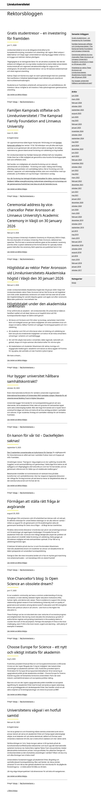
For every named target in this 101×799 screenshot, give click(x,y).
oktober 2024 (77, 135)
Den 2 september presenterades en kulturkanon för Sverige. (29, 452)
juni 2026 (75, 96)
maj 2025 (75, 120)
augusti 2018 (76, 252)
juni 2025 (75, 117)
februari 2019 (77, 242)
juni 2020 (75, 210)
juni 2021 (75, 192)
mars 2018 (75, 259)
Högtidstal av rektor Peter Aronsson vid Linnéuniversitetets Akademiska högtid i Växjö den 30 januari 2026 (81, 72)
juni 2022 (75, 170)
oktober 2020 (77, 206)
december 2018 (77, 245)
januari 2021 (76, 199)
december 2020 (77, 202)
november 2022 (77, 163)
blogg (15, 102)
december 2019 (77, 220)
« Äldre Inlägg (12, 791)
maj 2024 (75, 142)
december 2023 (77, 149)
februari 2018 (77, 263)
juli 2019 (75, 231)
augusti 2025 (76, 113)
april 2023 (75, 156)
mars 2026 (75, 99)
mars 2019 (75, 238)
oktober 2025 (77, 106)
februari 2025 (77, 124)
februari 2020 (77, 217)
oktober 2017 (77, 270)
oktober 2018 (77, 249)
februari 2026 (77, 103)
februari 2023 (77, 160)
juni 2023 (75, 153)
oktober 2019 (77, 224)
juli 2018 (75, 256)
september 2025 (78, 110)
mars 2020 (75, 213)
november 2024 (77, 131)
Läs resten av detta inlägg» (17, 94)
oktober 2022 (77, 167)
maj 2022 (75, 174)
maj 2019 (75, 235)
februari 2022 (77, 181)
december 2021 (77, 185)
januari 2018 (76, 267)
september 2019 (78, 227)
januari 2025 (76, 128)
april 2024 (75, 145)
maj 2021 (75, 195)
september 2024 (78, 138)
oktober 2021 (77, 188)
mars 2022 (75, 177)
